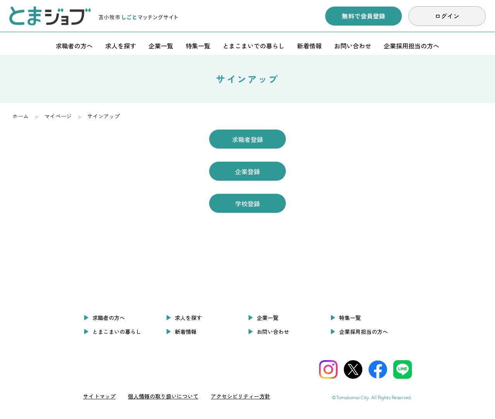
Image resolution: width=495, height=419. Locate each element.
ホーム (20, 116)
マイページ (58, 116)
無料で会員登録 (363, 16)
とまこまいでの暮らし (254, 45)
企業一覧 (160, 45)
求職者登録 (247, 139)
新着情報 (309, 45)
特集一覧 (198, 45)
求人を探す (120, 45)
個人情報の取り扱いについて (163, 396)
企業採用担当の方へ (411, 45)
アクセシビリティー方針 (240, 396)
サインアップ (103, 116)
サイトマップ (99, 396)
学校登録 (247, 203)
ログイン (447, 16)
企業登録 (247, 171)
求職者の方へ (74, 45)
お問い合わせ (352, 45)
